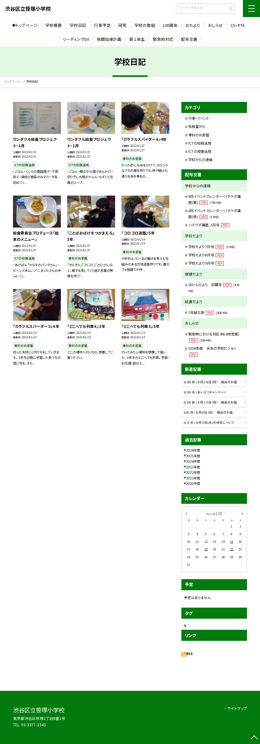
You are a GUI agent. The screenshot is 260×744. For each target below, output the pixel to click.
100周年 (170, 25)
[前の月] (186, 513)
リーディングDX (75, 39)
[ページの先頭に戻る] (254, 738)
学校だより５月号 (205, 263)
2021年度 (193, 478)
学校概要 (53, 25)
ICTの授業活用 (199, 151)
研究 (122, 25)
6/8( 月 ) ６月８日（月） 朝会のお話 (208, 412)
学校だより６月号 (205, 254)
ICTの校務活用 (199, 143)
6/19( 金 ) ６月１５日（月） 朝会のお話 (210, 402)
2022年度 (193, 472)
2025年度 (193, 455)
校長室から (196, 126)
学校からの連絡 (200, 159)
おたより (192, 25)
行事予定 (102, 25)
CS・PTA (238, 25)
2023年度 (193, 467)
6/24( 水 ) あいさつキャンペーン (205, 392)
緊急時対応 (163, 39)
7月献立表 (208, 312)
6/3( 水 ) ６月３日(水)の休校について (209, 422)
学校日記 (78, 25)
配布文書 (189, 39)
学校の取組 (144, 25)
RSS (189, 653)
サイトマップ (237, 708)
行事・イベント (198, 118)
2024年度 (193, 461)
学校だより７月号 (211, 246)
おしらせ (215, 25)
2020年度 (193, 483)
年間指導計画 (109, 39)
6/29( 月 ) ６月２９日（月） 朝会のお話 (210, 382)
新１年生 (137, 39)
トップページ (26, 25)
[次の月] (242, 513)
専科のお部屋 (198, 134)
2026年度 (193, 450)
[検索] (228, 9)
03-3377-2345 (33, 724)
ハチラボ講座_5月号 (208, 224)
